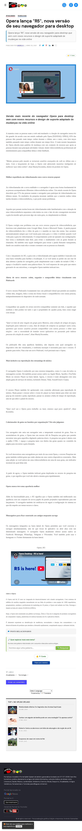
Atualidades (10, 16)
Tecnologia (22, 16)
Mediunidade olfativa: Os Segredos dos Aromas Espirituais (40, 707)
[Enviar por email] (53, 45)
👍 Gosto (71, 55)
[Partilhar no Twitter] (43, 45)
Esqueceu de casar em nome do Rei (32, 739)
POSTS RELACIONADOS (20, 631)
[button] (71, 5)
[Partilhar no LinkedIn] (49, 45)
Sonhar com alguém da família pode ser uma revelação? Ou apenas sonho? (45, 718)
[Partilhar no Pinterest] (46, 45)
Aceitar (18, 826)
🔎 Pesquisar (63, 648)
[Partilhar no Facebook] (40, 45)
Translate (47, 693)
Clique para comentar (41, 662)
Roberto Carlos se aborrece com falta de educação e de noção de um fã (45, 728)
